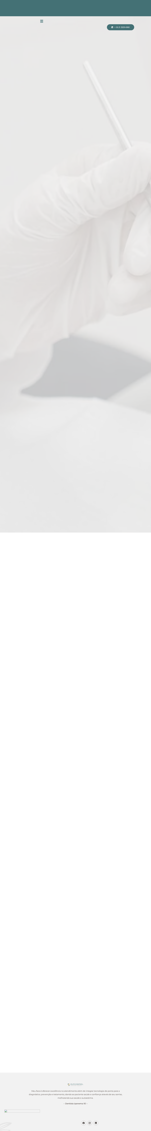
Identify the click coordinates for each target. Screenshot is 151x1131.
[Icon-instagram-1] (89, 1123)
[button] (41, 21)
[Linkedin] (95, 1123)
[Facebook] (83, 1123)
